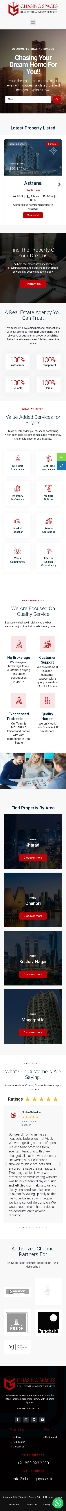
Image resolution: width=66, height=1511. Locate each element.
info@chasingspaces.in (33, 1479)
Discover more (33, 858)
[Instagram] (26, 1420)
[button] (33, 22)
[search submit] (57, 99)
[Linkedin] (34, 1420)
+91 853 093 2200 (33, 1463)
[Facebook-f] (18, 1420)
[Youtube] (42, 1420)
